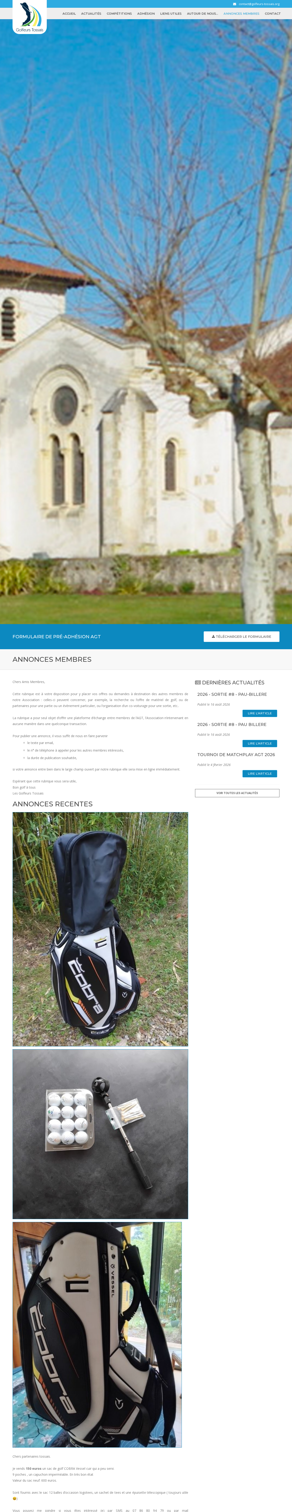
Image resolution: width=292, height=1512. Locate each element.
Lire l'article (260, 713)
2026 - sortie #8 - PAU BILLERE (231, 724)
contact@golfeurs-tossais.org (259, 4)
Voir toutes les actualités (237, 793)
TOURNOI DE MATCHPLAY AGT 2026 (236, 754)
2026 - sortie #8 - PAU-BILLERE (232, 694)
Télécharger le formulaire (243, 637)
